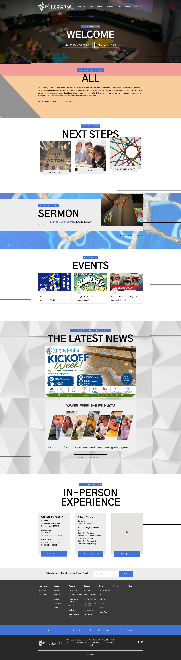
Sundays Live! (73, 590)
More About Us (91, 554)
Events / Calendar (89, 595)
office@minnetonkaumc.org (51, 535)
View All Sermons (128, 236)
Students (102, 599)
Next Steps (43, 595)
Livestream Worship (77, 45)
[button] (127, 532)
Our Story (57, 590)
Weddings (72, 610)
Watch (41, 225)
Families (101, 603)
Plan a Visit (42, 590)
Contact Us (54, 554)
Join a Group (88, 590)
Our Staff (57, 599)
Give (135, 6)
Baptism (71, 606)
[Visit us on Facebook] (138, 642)
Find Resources (89, 610)
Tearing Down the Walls (63, 222)
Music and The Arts (75, 595)
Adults (101, 608)
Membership (88, 614)
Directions (127, 554)
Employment (58, 603)
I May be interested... (90, 457)
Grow (119, 6)
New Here (81, 6)
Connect (110, 6)
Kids (100, 595)
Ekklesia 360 (90, 654)
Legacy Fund (103, 612)
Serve (127, 6)
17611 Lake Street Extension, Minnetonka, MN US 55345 (87, 640)
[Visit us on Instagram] (142, 642)
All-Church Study (104, 590)
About (91, 6)
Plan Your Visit (107, 45)
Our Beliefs (57, 595)
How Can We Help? (90, 599)
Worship (100, 6)
